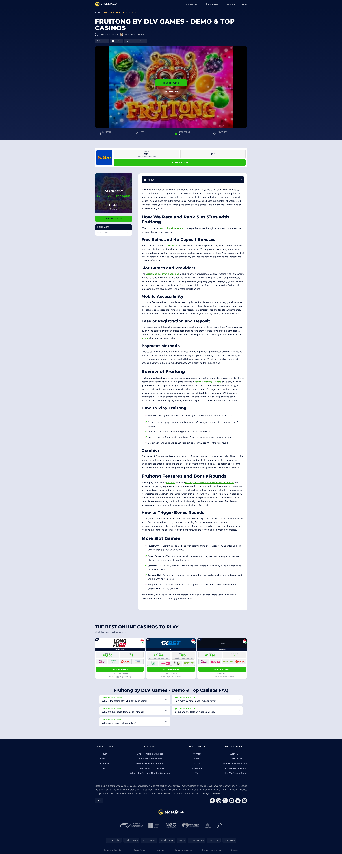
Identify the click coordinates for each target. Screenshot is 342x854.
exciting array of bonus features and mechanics (209, 482)
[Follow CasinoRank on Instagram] (218, 800)
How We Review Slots (235, 773)
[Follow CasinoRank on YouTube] (231, 800)
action (145, 338)
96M (104, 768)
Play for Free (171, 91)
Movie (197, 763)
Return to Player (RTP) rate (207, 381)
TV (196, 773)
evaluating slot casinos (171, 228)
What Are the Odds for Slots (150, 763)
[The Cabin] (208, 825)
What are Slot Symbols (150, 758)
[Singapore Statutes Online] (154, 825)
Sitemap (234, 850)
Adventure (196, 768)
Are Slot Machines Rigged (150, 753)
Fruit (196, 758)
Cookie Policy (139, 850)
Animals (197, 753)
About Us (235, 753)
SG (98, 800)
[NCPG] (171, 825)
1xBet (104, 753)
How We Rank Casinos (235, 768)
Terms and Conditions (114, 850)
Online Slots (192, 4)
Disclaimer (160, 850)
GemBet (104, 758)
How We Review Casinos (235, 763)
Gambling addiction (183, 850)
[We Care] (190, 825)
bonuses (172, 245)
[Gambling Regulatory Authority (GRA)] (131, 825)
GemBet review (222, 673)
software (170, 482)
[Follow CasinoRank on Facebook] (212, 800)
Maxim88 (104, 763)
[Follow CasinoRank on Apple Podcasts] (244, 800)
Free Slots (230, 4)
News (244, 4)
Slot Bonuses (211, 4)
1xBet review (171, 673)
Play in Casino (171, 83)
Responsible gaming (211, 850)
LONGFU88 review (120, 673)
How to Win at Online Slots (150, 768)
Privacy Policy (235, 758)
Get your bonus (179, 162)
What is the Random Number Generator (150, 773)
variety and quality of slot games (162, 274)
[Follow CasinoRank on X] (225, 800)
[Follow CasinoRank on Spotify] (238, 800)
